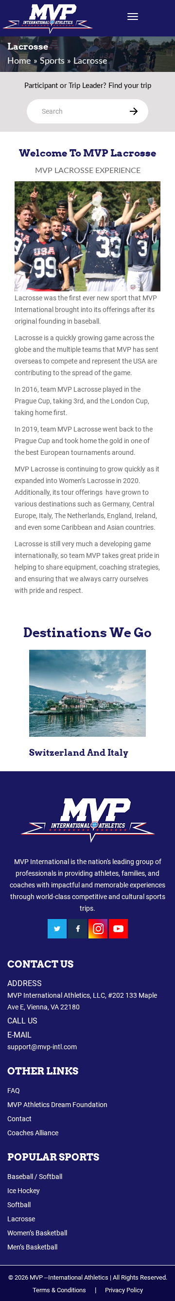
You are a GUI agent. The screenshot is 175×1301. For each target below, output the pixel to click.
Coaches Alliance (32, 1133)
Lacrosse (21, 1219)
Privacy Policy (124, 1290)
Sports (52, 61)
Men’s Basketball (32, 1247)
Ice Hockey (23, 1191)
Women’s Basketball (37, 1233)
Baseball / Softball (34, 1176)
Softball (19, 1205)
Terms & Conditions (59, 1290)
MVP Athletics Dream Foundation (57, 1105)
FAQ (13, 1090)
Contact (19, 1119)
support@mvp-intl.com (42, 1047)
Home (19, 61)
